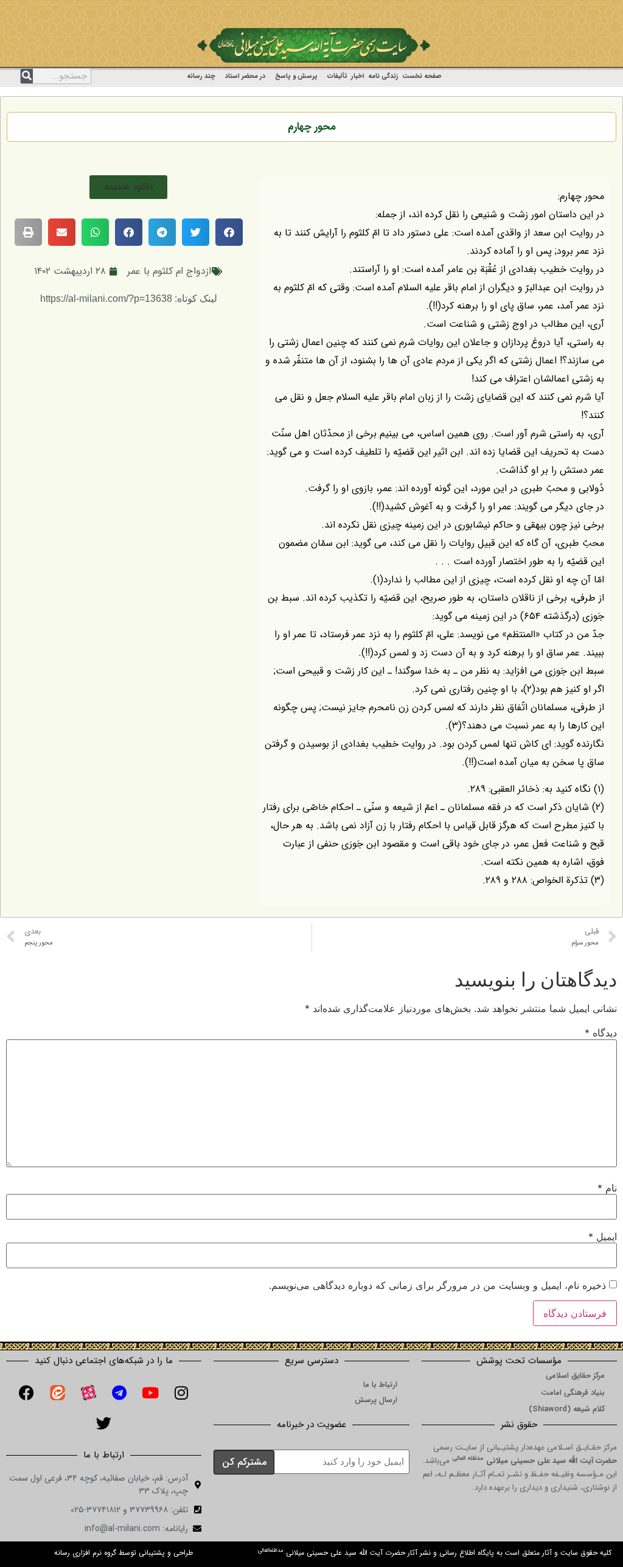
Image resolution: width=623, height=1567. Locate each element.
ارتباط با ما (380, 1384)
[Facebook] (26, 1393)
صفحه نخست (422, 76)
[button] (128, 187)
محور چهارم (312, 127)
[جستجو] (27, 76)
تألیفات (337, 76)
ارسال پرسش (376, 1400)
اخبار (357, 76)
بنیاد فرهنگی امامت (573, 1392)
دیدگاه (601, 1033)
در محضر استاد (245, 76)
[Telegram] (119, 1393)
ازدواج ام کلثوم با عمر (169, 271)
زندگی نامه (383, 76)
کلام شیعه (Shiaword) (567, 1409)
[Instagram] (181, 1393)
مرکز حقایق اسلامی (575, 1375)
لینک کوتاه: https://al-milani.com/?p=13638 (128, 298)
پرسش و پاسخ (296, 76)
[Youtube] (150, 1393)
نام (607, 1188)
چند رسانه (201, 76)
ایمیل (602, 1236)
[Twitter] (104, 1423)
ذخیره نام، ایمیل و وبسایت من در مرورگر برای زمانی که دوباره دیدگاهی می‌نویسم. (437, 1285)
